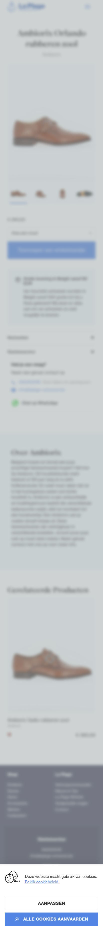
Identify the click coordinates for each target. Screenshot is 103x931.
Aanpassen (51, 903)
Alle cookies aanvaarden (55, 919)
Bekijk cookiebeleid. (42, 882)
